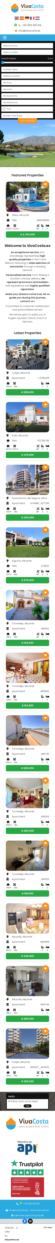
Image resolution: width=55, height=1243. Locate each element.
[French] (32, 18)
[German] (27, 18)
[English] (17, 18)
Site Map (48, 1227)
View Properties (27, 120)
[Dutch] (37, 18)
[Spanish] (22, 18)
